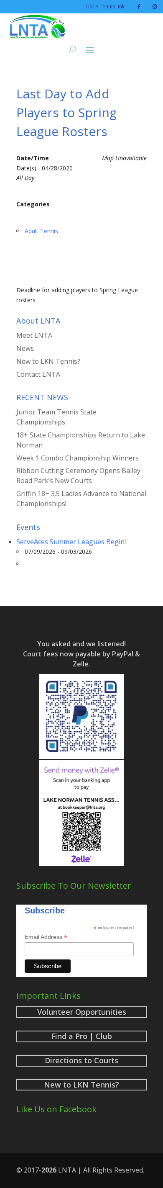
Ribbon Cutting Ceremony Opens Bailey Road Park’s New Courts (78, 475)
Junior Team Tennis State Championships (56, 417)
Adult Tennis (41, 231)
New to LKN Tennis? (48, 361)
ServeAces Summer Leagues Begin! (71, 541)
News (25, 348)
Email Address (46, 937)
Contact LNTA (38, 374)
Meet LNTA (34, 335)
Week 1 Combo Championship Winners (77, 458)
